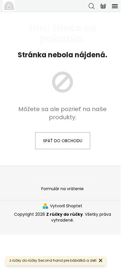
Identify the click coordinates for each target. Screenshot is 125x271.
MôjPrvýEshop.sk (74, 177)
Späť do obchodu (62, 141)
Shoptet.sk (45, 177)
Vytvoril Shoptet (66, 206)
